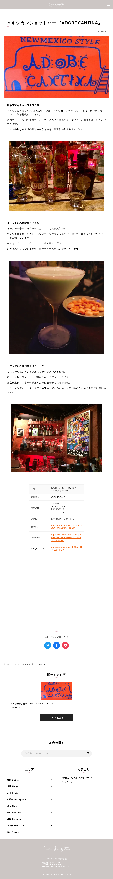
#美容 (81, 778)
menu (108, 4)
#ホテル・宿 (67, 782)
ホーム (6, 664)
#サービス (90, 778)
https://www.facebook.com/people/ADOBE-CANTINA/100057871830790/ (66, 537)
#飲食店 (65, 778)
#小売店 (74, 778)
